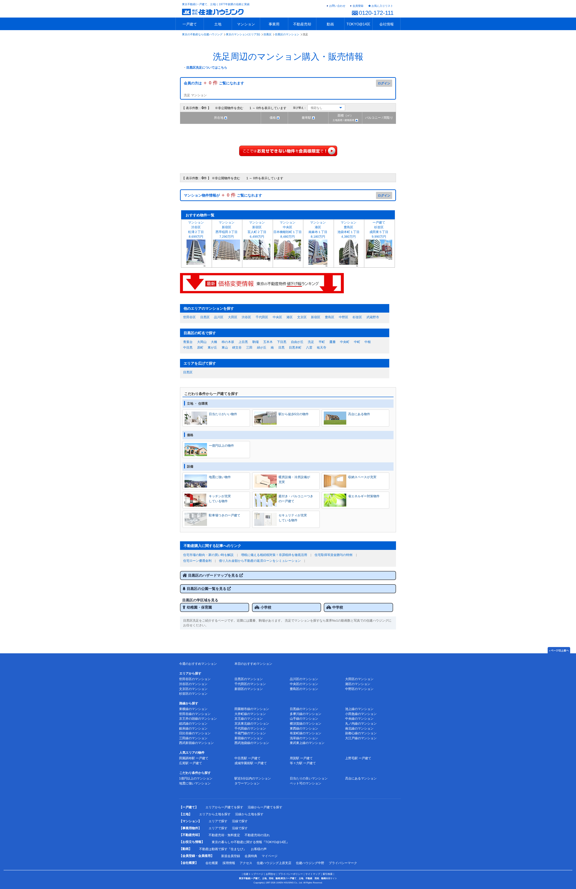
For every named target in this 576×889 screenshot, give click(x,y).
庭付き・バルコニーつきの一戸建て (296, 498)
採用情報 (229, 863)
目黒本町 (295, 347)
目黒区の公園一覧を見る (207, 589)
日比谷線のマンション (195, 733)
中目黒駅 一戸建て (247, 758)
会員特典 (251, 856)
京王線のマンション (248, 718)
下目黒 (281, 342)
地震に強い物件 (220, 477)
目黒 (281, 347)
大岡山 (202, 342)
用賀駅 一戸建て (301, 758)
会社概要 (211, 863)
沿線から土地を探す (249, 814)
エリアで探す (218, 821)
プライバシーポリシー (290, 874)
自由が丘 (297, 342)
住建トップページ (253, 874)
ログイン (384, 83)
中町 (357, 342)
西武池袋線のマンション (251, 743)
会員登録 (358, 5)
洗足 (311, 342)
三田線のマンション (193, 738)
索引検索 (328, 874)
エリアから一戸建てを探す (224, 807)
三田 (249, 347)
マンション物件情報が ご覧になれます (223, 195)
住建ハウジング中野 (310, 863)
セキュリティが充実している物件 (293, 517)
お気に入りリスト (382, 5)
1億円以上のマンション (195, 778)
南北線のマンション (359, 728)
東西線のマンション (304, 728)
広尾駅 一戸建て (190, 763)
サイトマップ (312, 874)
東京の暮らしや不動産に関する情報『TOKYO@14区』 (250, 842)
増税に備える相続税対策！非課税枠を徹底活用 (274, 555)
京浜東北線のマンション (251, 723)
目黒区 (267, 34)
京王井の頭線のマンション (198, 718)
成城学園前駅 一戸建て (250, 763)
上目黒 (243, 342)
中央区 (277, 317)
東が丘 (212, 347)
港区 (289, 317)
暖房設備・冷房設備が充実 (294, 479)
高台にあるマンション (361, 778)
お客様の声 (259, 849)
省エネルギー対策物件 (364, 496)
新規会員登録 (230, 856)
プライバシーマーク (343, 863)
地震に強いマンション (195, 783)
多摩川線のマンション (305, 714)
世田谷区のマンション (195, 679)
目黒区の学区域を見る (200, 600)
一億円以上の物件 (221, 445)
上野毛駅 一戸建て (358, 758)
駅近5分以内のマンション (252, 778)
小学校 (266, 607)
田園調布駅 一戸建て (193, 758)
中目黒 (188, 347)
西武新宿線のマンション (196, 743)
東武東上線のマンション (307, 743)
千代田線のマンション (250, 728)
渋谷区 (246, 317)
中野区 (343, 317)
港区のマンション (357, 684)
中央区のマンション (304, 684)
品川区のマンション (304, 679)
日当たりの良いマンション (309, 778)
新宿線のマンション (248, 738)
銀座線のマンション (193, 728)
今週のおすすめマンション (198, 663)
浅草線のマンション (304, 738)
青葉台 (188, 342)
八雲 (309, 347)
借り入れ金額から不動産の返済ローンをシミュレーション (260, 560)
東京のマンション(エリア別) (243, 34)
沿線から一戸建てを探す (265, 807)
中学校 (337, 607)
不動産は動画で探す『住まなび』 (222, 849)
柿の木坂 (228, 342)
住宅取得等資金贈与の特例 (333, 555)
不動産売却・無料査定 (224, 835)
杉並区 (357, 317)
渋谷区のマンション (193, 684)
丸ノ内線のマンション (361, 723)
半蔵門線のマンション (250, 733)
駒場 (255, 342)
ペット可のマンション (305, 783)
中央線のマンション (359, 718)
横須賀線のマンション (305, 723)
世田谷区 (189, 317)
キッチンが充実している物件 (220, 498)
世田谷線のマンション (195, 714)
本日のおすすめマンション (253, 663)
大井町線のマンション (250, 714)
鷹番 (332, 342)
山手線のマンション (304, 718)
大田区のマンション (359, 679)
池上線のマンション (359, 709)
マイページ (269, 856)
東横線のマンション (193, 709)
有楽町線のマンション (305, 733)
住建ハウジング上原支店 (274, 863)
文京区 (302, 317)
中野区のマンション (359, 689)
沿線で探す (240, 821)
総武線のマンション (193, 723)
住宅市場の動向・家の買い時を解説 (208, 555)
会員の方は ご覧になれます (214, 83)
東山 (225, 347)
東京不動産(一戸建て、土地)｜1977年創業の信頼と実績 (216, 4)
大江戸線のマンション (361, 738)
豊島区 (329, 317)
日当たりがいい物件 (223, 414)
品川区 (218, 317)
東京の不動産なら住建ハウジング (202, 34)
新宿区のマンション (248, 689)
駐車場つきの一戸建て (224, 515)
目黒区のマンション (287, 34)
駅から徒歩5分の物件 (294, 414)
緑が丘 (261, 347)
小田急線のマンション (361, 714)
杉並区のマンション (193, 693)
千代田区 (262, 317)
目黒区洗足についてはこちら (206, 67)
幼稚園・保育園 (199, 607)
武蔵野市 (373, 317)
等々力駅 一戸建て (303, 763)
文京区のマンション (193, 689)
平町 (322, 342)
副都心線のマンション (361, 733)
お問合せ (271, 874)
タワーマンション (247, 783)
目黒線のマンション (304, 709)
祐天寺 (321, 347)
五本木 (268, 342)
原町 (200, 347)
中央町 (344, 342)
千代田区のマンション (250, 684)
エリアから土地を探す (215, 814)
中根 (367, 342)
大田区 (232, 317)
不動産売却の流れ (257, 835)
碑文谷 (237, 347)
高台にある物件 (359, 414)
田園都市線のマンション (251, 709)
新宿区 (315, 317)
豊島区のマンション (304, 689)
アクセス (246, 863)
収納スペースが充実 (362, 477)
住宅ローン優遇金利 (197, 560)
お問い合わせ (337, 5)
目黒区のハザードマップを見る (213, 575)
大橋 (214, 342)
